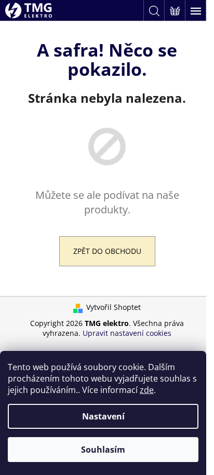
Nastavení (103, 416)
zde (147, 390)
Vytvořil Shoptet (113, 307)
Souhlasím (103, 449)
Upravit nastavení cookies (127, 333)
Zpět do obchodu (107, 251)
